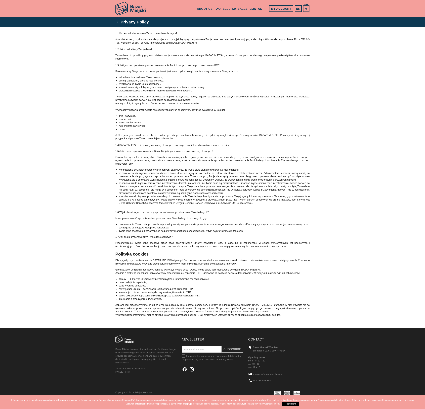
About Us (204, 8)
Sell (226, 8)
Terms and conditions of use (130, 368)
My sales (240, 8)
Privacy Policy (122, 371)
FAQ (217, 8)
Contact (257, 8)
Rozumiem (291, 404)
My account (281, 8)
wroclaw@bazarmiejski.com (267, 374)
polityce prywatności (263, 404)
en (298, 8)
